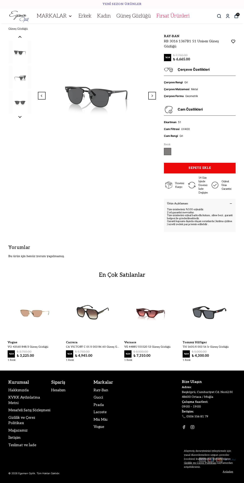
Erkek (85, 16)
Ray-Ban (101, 390)
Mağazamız (18, 430)
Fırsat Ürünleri (173, 16)
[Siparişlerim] (227, 16)
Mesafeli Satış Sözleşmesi (29, 410)
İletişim (14, 438)
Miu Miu (101, 419)
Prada (99, 405)
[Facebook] (184, 427)
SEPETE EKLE (200, 168)
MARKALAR (52, 16)
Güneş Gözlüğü (133, 16)
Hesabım (58, 390)
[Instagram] (192, 427)
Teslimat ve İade (22, 445)
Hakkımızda (18, 390)
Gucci (98, 397)
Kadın (104, 16)
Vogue (99, 427)
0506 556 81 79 (197, 416)
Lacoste (100, 412)
